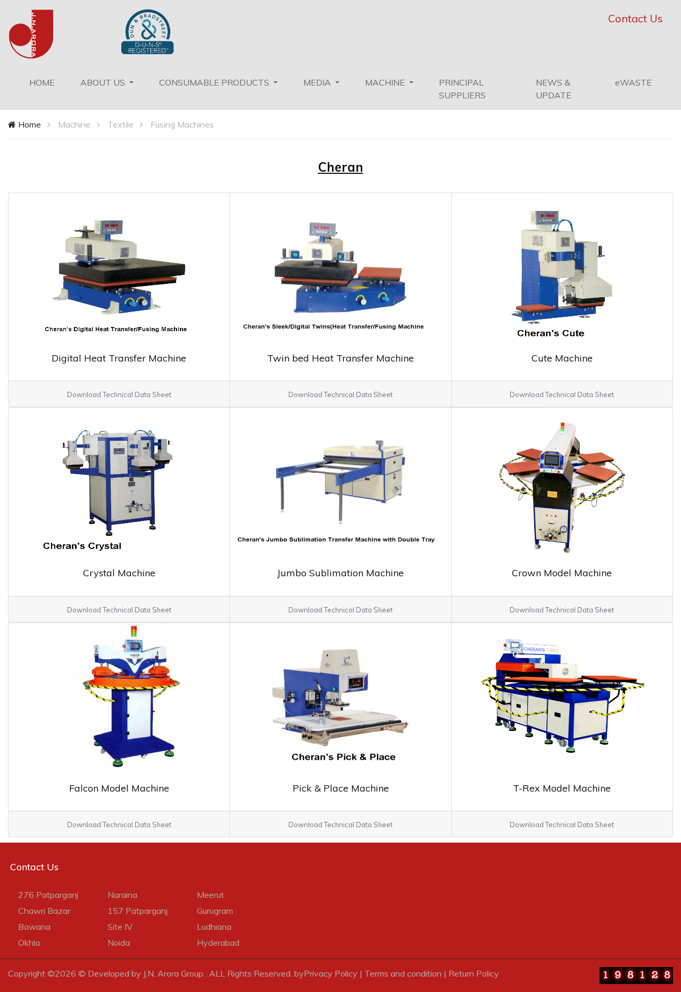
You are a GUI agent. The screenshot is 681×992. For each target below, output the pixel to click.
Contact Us (635, 18)
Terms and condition (403, 973)
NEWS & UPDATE (553, 88)
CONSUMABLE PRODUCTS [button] (215, 82)
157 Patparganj (137, 910)
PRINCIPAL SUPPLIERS (462, 88)
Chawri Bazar (44, 910)
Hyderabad (218, 942)
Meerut (210, 894)
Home (28, 124)
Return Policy (474, 973)
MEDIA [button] (318, 82)
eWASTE (633, 82)
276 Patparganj (48, 894)
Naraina (122, 894)
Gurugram (215, 910)
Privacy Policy (331, 973)
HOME (48, 82)
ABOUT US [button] (103, 82)
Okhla (29, 942)
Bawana (34, 926)
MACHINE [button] (386, 82)
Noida (118, 942)
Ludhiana (214, 926)
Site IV (119, 926)
